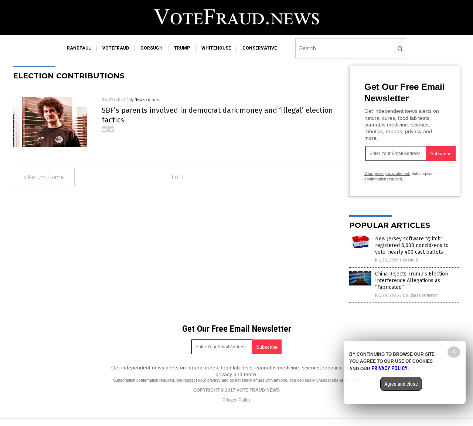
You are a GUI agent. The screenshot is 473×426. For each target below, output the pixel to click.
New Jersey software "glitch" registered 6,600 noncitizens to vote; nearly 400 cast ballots (412, 245)
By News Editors (144, 99)
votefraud (115, 48)
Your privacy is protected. (387, 173)
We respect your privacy (198, 380)
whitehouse (216, 48)
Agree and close (401, 384)
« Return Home (44, 177)
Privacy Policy (236, 400)
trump (182, 48)
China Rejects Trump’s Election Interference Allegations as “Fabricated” (411, 280)
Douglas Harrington (421, 295)
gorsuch (151, 48)
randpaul (79, 48)
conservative (259, 48)
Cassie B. (411, 260)
